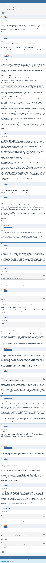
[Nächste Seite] (8, 13)
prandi (3, 9)
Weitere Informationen (5, 561)
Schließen (11, 561)
